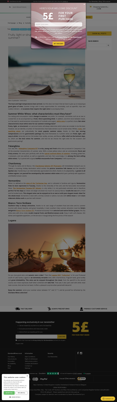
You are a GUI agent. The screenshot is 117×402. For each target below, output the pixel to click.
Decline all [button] (21, 393)
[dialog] (15, 387)
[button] (15, 397)
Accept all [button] (9, 393)
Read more (15, 389)
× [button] (27, 376)
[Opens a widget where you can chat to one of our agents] (108, 399)
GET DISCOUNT (58, 43)
